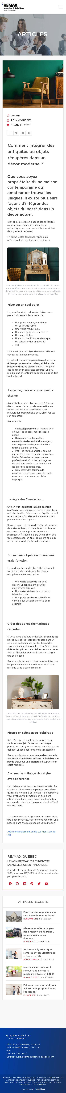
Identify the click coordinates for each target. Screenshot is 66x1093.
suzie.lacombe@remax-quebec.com (35, 1057)
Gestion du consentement (33, 1084)
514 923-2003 (19, 1054)
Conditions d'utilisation (47, 1082)
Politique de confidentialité (19, 1082)
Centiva (40, 1089)
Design (15, 116)
